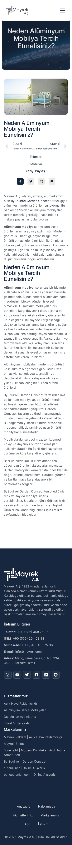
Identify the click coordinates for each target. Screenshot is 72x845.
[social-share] (20, 181)
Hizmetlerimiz (23, 815)
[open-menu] (63, 10)
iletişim (57, 510)
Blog (27, 824)
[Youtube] (17, 675)
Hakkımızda (46, 806)
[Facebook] (36, 675)
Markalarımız (50, 815)
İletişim (43, 824)
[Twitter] (27, 675)
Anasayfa (23, 806)
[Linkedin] (46, 675)
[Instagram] (8, 675)
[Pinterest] (56, 675)
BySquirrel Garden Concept (31, 201)
